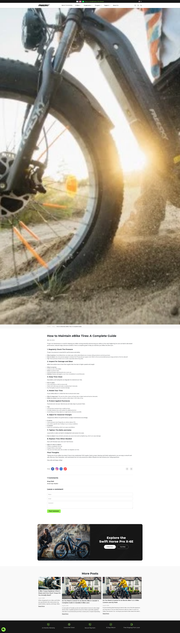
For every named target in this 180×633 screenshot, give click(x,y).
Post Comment (54, 511)
